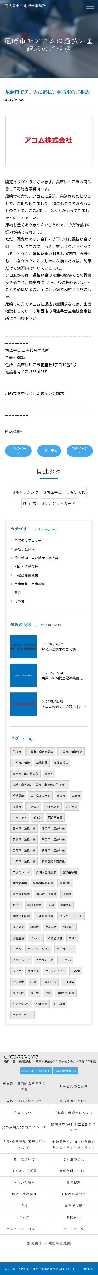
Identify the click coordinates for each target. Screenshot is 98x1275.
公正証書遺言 (44, 916)
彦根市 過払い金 (24, 839)
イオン (37, 817)
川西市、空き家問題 (40, 751)
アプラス (71, 806)
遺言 (17, 592)
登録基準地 (69, 872)
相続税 (34, 927)
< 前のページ (18, 450)
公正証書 (42, 1004)
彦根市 (17, 806)
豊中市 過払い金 (24, 828)
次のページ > (80, 450)
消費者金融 (55, 938)
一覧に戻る (49, 450)
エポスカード (21, 872)
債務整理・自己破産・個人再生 (38, 557)
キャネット (20, 817)
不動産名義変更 (26, 574)
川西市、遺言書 (46, 894)
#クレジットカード (59, 503)
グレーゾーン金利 (38, 949)
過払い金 (51, 927)
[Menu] (90, 5)
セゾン (17, 905)
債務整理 (18, 938)
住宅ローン (49, 982)
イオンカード (21, 960)
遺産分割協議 (65, 993)
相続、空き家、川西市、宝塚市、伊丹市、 (40, 784)
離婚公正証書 (21, 916)
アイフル (65, 960)
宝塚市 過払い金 (24, 850)
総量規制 (65, 883)
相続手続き (34, 905)
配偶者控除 (61, 763)
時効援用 (18, 795)
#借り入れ (76, 492)
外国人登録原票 (46, 872)
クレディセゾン (55, 971)
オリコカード (65, 949)
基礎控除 (42, 763)
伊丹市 (17, 751)
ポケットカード (23, 1015)
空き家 (49, 774)
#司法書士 (53, 492)
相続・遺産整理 (26, 566)
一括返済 (68, 982)
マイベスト (52, 806)
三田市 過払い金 (53, 839)
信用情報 (66, 905)
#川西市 (30, 503)
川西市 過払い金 (24, 861)
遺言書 (66, 894)
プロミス (33, 971)
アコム (17, 949)
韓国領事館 (20, 883)
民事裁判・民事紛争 (29, 583)
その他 (19, 601)
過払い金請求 (13, 431)
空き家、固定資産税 (25, 774)
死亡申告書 (55, 817)
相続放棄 (18, 927)
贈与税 (34, 993)
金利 (51, 905)
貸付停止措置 (21, 894)
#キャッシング (26, 492)
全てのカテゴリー (28, 540)
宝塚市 (61, 795)
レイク (17, 971)
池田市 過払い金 (53, 828)
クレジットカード (71, 916)
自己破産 (59, 1004)
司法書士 (18, 982)
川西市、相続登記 (71, 751)
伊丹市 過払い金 (53, 850)
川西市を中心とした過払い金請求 (34, 393)
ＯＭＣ (72, 938)
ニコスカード (44, 960)
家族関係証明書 (43, 883)
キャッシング (21, 1004)
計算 (33, 982)
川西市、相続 (21, 763)
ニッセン (33, 806)
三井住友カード (40, 795)
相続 (48, 993)
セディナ (36, 938)
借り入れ (18, 993)
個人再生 (68, 927)
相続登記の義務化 (53, 861)
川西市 (75, 971)
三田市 (76, 795)
